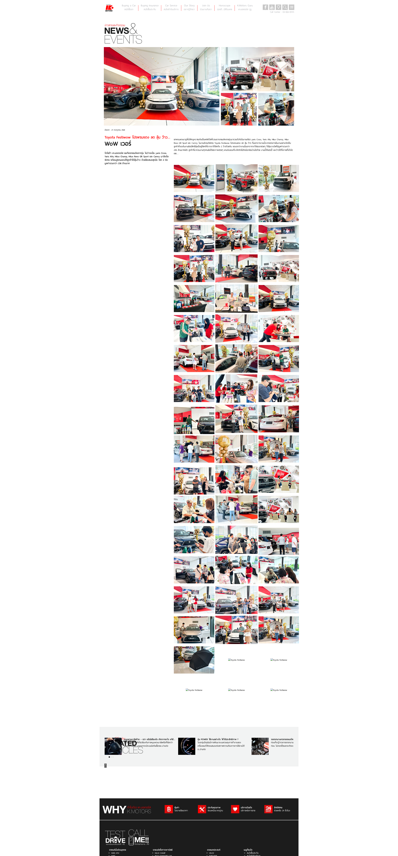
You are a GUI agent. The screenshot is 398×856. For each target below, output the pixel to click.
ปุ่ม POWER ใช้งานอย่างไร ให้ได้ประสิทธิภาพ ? (218, 739)
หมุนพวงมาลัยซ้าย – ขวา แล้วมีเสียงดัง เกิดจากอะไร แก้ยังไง (150, 739)
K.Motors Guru (245, 7)
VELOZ (211, 853)
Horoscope (224, 7)
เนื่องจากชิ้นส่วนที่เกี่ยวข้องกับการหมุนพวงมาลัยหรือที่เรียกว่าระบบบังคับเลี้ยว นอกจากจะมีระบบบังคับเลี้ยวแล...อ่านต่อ (148, 744)
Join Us (206, 7)
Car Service (171, 7)
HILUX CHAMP (160, 853)
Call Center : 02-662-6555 (282, 12)
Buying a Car (129, 7)
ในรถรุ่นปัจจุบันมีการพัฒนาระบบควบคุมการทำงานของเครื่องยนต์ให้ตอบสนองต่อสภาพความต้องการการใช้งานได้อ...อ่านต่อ (221, 746)
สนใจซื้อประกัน (253, 853)
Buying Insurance (150, 7)
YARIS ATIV (115, 853)
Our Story (189, 7)
